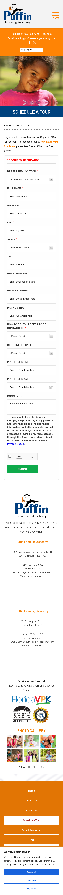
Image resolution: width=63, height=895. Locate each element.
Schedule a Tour (31, 820)
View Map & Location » (32, 576)
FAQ (31, 839)
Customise (32, 880)
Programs (31, 810)
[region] (31, 871)
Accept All (31, 872)
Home (31, 790)
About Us (31, 800)
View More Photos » (31, 766)
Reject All (31, 888)
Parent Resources (32, 830)
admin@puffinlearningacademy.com (35, 38)
